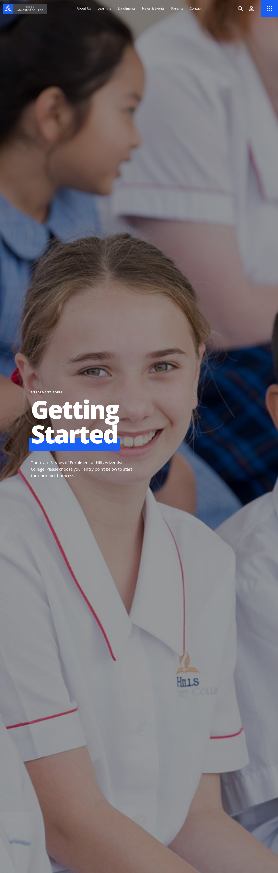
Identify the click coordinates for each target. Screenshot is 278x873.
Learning (104, 8)
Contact (195, 8)
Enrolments (127, 8)
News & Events (153, 8)
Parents (177, 8)
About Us (84, 8)
